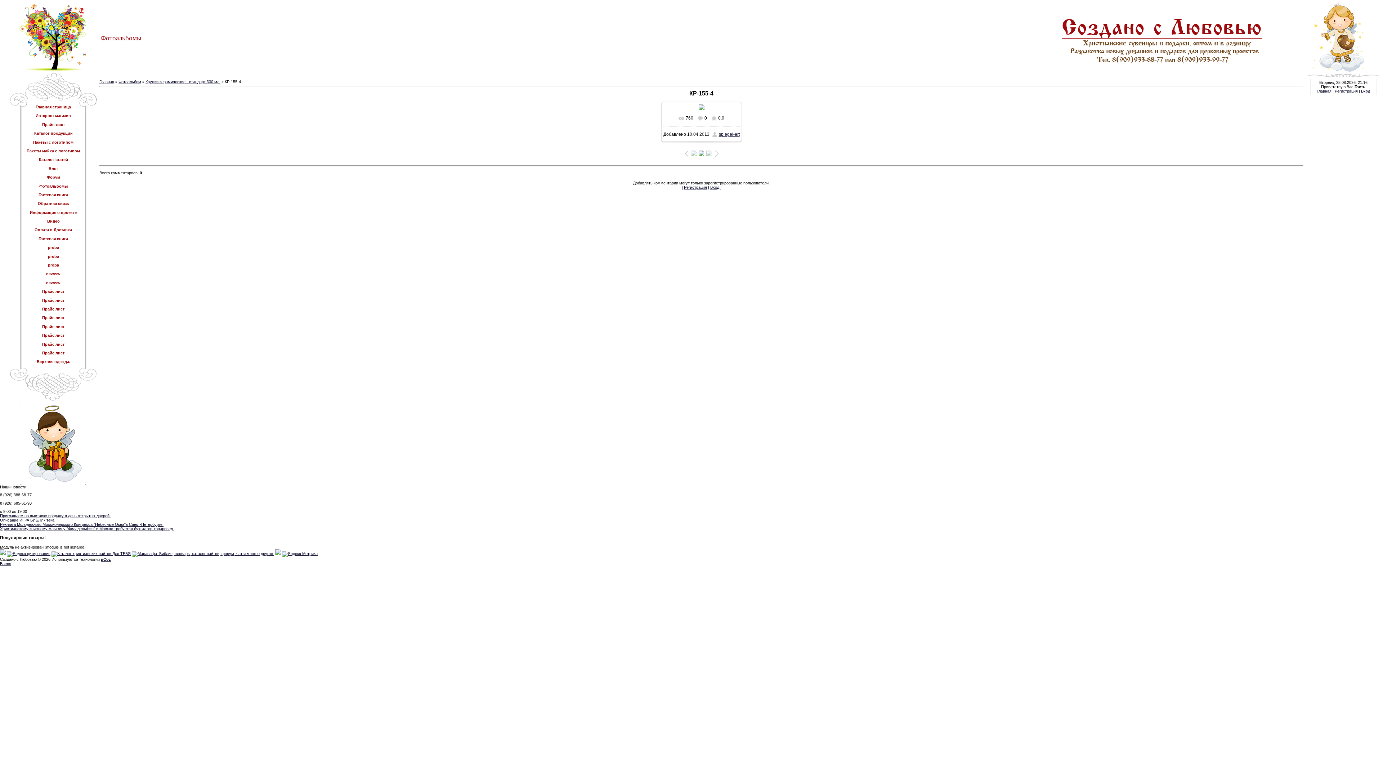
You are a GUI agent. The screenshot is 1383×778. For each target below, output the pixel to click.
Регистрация (695, 187)
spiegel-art (729, 134)
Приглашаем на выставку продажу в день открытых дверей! (55, 516)
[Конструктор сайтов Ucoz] (278, 553)
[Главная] (1220, 70)
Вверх (5, 564)
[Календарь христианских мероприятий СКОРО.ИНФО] (3, 553)
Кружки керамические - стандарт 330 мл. (183, 82)
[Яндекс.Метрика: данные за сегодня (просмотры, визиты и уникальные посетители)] (300, 554)
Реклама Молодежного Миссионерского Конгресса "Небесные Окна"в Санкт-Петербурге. (82, 524)
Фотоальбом (129, 82)
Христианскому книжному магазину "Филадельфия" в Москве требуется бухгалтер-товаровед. (87, 529)
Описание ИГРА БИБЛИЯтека (27, 520)
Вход (714, 187)
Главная (106, 82)
